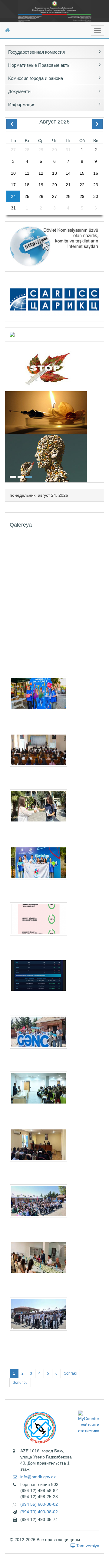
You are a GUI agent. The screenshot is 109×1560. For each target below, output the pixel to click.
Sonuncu (20, 1382)
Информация (21, 104)
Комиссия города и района (35, 78)
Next (102, 414)
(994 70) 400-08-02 (39, 1511)
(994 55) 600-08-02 (39, 1504)
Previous (7, 414)
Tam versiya (87, 1545)
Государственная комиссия (36, 52)
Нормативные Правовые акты (39, 65)
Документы (19, 91)
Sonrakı (70, 1373)
